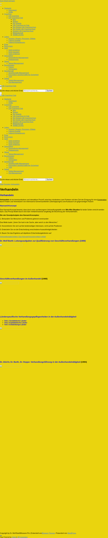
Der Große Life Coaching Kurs (24, 29)
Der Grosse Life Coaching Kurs (24, 27)
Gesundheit (8, 56)
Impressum (12, 10)
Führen (11, 67)
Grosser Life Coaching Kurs (23, 31)
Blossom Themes (48, 533)
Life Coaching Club (15, 18)
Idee (14, 20)
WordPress (72, 533)
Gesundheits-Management (18, 58)
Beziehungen (9, 65)
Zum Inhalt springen (7, 1)
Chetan (14, 537)
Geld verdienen (14, 54)
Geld (6, 48)
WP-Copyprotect (23, 537)
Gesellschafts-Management (18, 73)
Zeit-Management (15, 82)
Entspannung (13, 59)
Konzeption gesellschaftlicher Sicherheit (23, 75)
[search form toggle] (1, 88)
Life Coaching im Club (21, 25)
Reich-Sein (8, 46)
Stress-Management (16, 63)
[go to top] (1, 535)
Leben (6, 37)
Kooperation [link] (102, 200)
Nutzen (15, 21)
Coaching (7, 14)
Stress (6, 61)
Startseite (7, 8)
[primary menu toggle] (1, 3)
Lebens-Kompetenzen (16, 42)
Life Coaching (13, 16)
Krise (6, 44)
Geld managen (14, 52)
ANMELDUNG (18, 35)
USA (10, 77)
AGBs (10, 12)
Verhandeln (12, 69)
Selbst (6, 78)
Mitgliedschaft (18, 33)
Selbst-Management (16, 80)
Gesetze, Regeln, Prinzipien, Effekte (21, 39)
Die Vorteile (17, 23)
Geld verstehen (14, 50)
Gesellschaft (9, 71)
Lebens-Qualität (14, 40)
